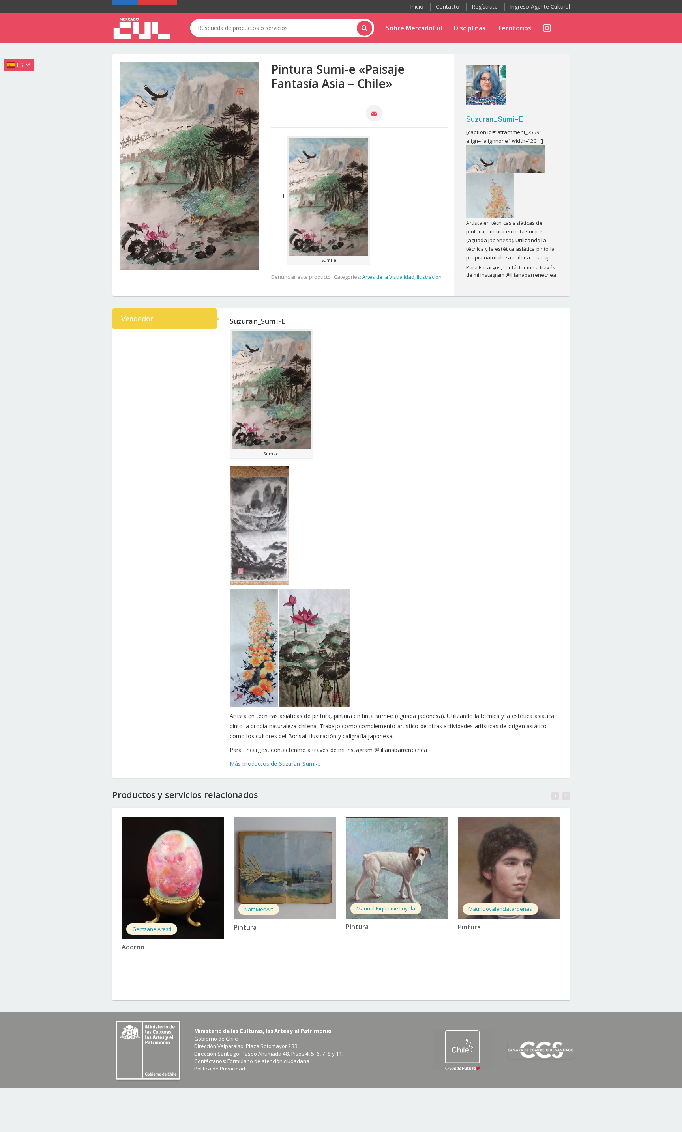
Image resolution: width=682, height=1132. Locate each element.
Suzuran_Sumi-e (494, 118)
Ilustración (429, 276)
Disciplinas (469, 28)
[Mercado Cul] (141, 28)
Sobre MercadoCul (414, 28)
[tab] (165, 318)
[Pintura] (285, 868)
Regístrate (485, 6)
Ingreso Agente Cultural (540, 6)
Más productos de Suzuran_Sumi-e (275, 763)
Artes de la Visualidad (388, 276)
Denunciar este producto (301, 276)
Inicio (416, 6)
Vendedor (137, 318)
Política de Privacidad (219, 1068)
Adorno (133, 947)
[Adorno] (173, 878)
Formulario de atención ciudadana (268, 1061)
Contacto (447, 6)
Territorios (514, 28)
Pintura (245, 927)
